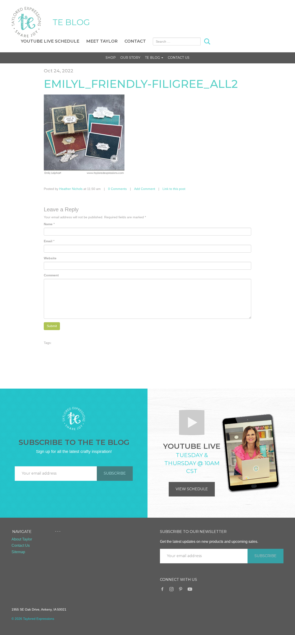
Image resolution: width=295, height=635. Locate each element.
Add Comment (144, 189)
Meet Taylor (102, 41)
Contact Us (178, 58)
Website (50, 258)
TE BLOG (71, 22)
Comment (51, 275)
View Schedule (192, 489)
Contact (135, 41)
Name (48, 224)
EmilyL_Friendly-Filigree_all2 (141, 84)
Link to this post (173, 189)
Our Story (130, 58)
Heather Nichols (71, 189)
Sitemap (18, 552)
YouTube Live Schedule (50, 41)
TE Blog (153, 58)
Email (48, 241)
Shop (111, 58)
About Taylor (22, 539)
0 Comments (117, 189)
